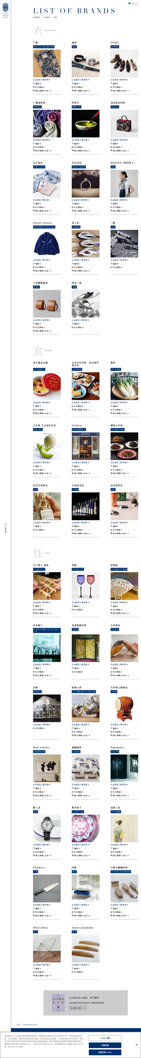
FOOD (46, 17)
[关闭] (137, 1045)
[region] (70, 1045)
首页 (18, 1024)
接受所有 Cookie (105, 1052)
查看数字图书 (76, 1008)
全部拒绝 (105, 1045)
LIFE (55, 17)
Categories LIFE (30, 1024)
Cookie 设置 (105, 1038)
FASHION (36, 17)
